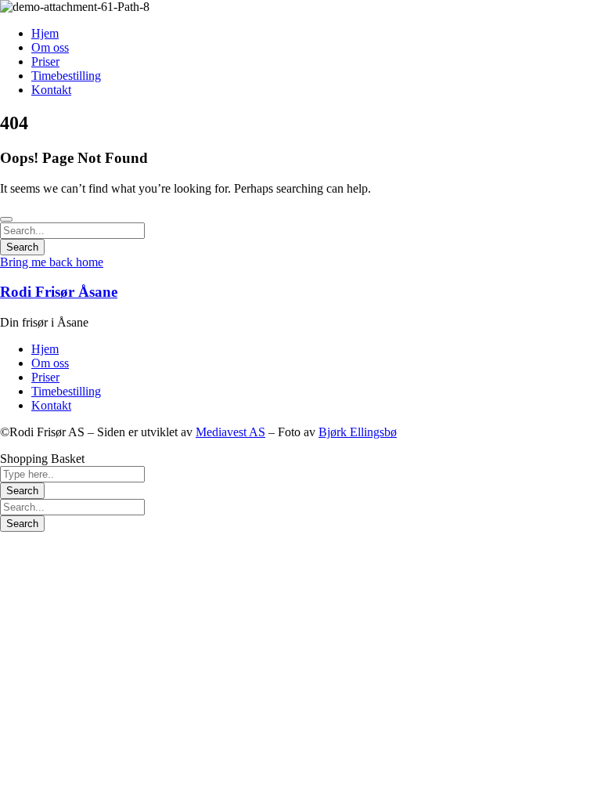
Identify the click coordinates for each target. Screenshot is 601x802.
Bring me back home (51, 262)
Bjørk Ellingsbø (357, 432)
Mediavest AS (230, 432)
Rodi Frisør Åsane (58, 292)
